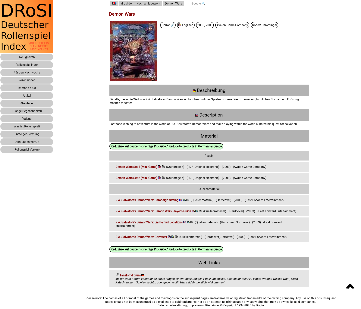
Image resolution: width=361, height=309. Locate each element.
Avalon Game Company (232, 25)
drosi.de (126, 3)
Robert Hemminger (264, 25)
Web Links (209, 262)
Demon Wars (173, 3)
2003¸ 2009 (204, 25)
